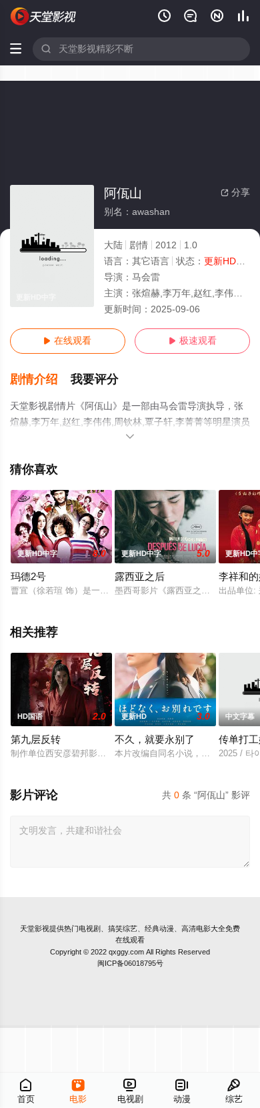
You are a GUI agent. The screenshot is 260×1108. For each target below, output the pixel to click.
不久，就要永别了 (155, 739)
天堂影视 (34, 928)
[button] (40, 379)
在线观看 (67, 341)
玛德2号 (28, 576)
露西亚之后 (140, 576)
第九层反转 (36, 739)
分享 (235, 193)
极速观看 (193, 341)
